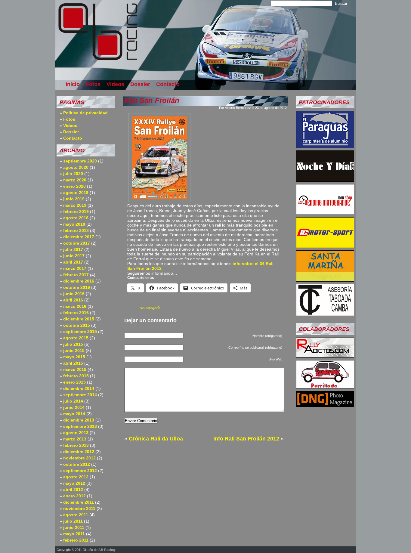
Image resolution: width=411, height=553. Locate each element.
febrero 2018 (76, 230)
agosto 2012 (75, 476)
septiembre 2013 (80, 426)
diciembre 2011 (78, 502)
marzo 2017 (74, 268)
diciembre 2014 (78, 388)
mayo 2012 (74, 483)
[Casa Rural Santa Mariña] (325, 279)
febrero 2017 (76, 274)
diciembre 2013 (78, 420)
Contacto (168, 84)
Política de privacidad (85, 112)
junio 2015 (74, 350)
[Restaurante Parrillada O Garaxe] (325, 386)
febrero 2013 (76, 445)
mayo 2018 (74, 224)
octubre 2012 (76, 464)
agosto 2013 (75, 432)
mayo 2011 (74, 533)
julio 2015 (73, 344)
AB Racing (106, 549)
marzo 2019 (74, 205)
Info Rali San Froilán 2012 (246, 439)
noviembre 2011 (79, 508)
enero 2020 (74, 186)
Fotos (93, 84)
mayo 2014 (74, 413)
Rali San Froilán (151, 100)
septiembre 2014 (80, 394)
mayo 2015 (74, 356)
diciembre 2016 (78, 281)
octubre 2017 (76, 243)
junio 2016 (74, 293)
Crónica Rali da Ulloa (156, 439)
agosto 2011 (75, 514)
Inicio (73, 84)
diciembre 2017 (78, 236)
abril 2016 (73, 300)
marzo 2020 (74, 180)
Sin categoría (150, 308)
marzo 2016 (74, 306)
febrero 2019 (76, 211)
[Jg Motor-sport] (325, 246)
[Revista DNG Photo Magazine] (325, 405)
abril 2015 (73, 363)
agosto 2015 (75, 337)
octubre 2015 (76, 325)
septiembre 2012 (80, 470)
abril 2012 (73, 489)
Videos (115, 84)
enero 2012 (74, 495)
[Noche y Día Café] (325, 180)
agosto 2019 (75, 192)
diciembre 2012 (78, 451)
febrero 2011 (75, 540)
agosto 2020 (75, 167)
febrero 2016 (76, 312)
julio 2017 (73, 249)
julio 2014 (73, 401)
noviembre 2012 (79, 458)
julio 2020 (73, 173)
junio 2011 (73, 527)
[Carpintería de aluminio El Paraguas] (325, 146)
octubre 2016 (76, 287)
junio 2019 (74, 198)
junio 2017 (74, 255)
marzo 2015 (74, 369)
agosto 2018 (75, 217)
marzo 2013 (74, 439)
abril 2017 (73, 262)
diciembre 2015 (78, 319)
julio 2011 (73, 521)
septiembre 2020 (80, 161)
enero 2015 (74, 382)
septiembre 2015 (80, 331)
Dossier (140, 84)
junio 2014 (74, 407)
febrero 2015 (76, 375)
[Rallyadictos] (325, 356)
